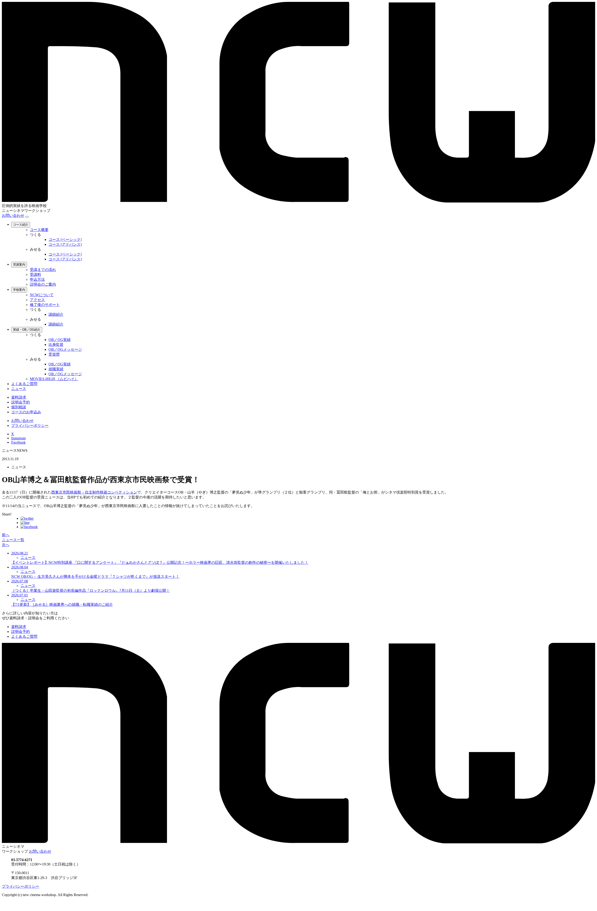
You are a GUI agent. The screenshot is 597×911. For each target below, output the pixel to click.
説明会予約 (20, 402)
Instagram (18, 438)
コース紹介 (20, 224)
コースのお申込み (26, 412)
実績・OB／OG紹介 (26, 329)
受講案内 (19, 264)
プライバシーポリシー (30, 425)
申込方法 (37, 279)
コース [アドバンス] (65, 244)
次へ (5, 545)
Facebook (18, 442)
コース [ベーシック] (65, 240)
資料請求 (18, 397)
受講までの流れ (43, 270)
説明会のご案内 (43, 284)
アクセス (37, 300)
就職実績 (56, 369)
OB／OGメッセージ (65, 349)
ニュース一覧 (13, 540)
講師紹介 (56, 314)
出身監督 (56, 345)
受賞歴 (54, 354)
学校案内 (19, 289)
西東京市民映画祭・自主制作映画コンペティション (94, 492)
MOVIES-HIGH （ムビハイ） (54, 379)
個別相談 (18, 407)
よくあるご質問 (24, 384)
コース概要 (39, 230)
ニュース (18, 389)
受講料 (35, 275)
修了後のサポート (45, 305)
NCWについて (42, 295)
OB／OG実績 (60, 340)
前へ (5, 535)
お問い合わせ (13, 215)
